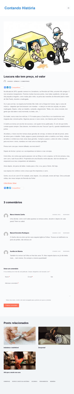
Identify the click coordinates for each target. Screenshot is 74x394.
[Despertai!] (54, 336)
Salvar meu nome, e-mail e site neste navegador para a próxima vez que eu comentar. (28, 300)
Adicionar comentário (11, 283)
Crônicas (17, 81)
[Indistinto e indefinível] (20, 336)
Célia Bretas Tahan (10, 183)
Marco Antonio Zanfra (17, 214)
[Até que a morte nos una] (20, 360)
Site (52, 277)
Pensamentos (44, 381)
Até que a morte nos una (12, 372)
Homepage (7, 381)
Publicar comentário (11, 305)
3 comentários (24, 81)
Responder (66, 214)
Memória (52, 381)
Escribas (34, 381)
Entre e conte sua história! (20, 381)
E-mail (30, 277)
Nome (7, 277)
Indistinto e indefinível (11, 347)
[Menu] (68, 8)
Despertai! (41, 347)
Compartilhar (16, 87)
